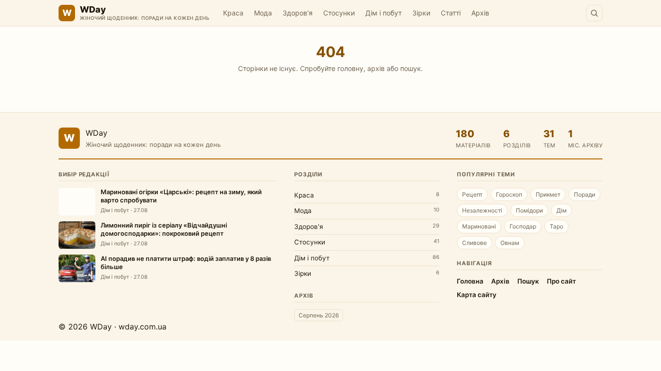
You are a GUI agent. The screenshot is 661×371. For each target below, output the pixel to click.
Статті (451, 13)
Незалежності (482, 210)
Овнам (509, 242)
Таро (556, 226)
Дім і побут (383, 13)
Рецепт (472, 194)
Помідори (529, 210)
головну (350, 68)
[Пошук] (594, 13)
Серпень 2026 (319, 315)
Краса (233, 13)
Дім (561, 210)
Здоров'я (298, 13)
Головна (470, 281)
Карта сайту (476, 295)
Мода (263, 13)
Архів (480, 13)
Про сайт (561, 281)
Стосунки (339, 13)
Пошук (528, 281)
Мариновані (479, 226)
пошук (410, 68)
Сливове (474, 242)
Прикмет (548, 194)
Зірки (421, 13)
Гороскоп (509, 194)
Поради (584, 194)
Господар (523, 226)
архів (376, 68)
